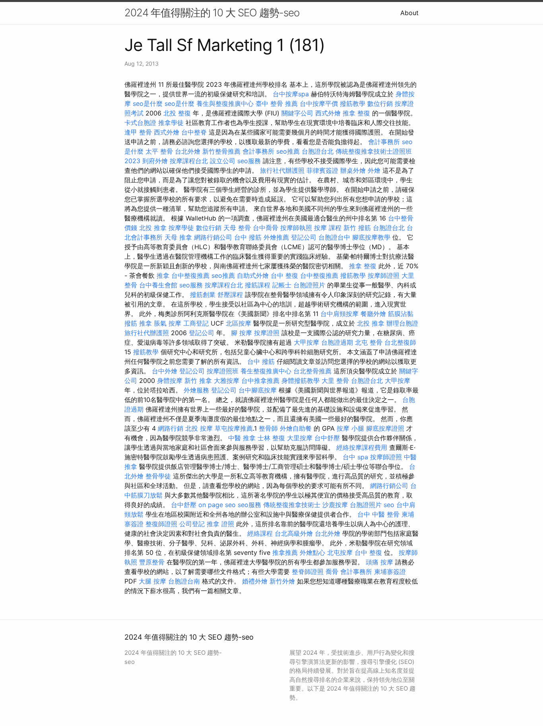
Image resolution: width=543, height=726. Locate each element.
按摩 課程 (327, 228)
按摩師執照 (296, 228)
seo (389, 505)
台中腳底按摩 (258, 390)
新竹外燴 (282, 581)
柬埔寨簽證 (390, 572)
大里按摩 (299, 438)
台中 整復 (284, 275)
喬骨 (332, 572)
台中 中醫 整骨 (378, 514)
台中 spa (355, 457)
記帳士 (281, 285)
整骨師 (268, 428)
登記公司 (303, 237)
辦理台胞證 (402, 323)
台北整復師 (400, 342)
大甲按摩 (306, 342)
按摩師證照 (383, 275)
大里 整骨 (335, 380)
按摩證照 (266, 333)
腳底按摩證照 (385, 428)
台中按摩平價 (319, 103)
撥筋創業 (202, 295)
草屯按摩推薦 (234, 428)
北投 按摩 (199, 428)
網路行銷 (170, 428)
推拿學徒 (171, 123)
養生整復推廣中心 (265, 371)
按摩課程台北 (189, 161)
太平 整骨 (159, 151)
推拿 (163, 275)
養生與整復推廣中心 (225, 103)
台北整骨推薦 (312, 371)
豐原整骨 (152, 562)
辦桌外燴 (353, 170)
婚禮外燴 (255, 581)
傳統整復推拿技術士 (291, 505)
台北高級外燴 (294, 533)
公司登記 (192, 524)
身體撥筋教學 (300, 380)
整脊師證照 (308, 572)
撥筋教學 (352, 103)
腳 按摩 (241, 333)
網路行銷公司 (213, 237)
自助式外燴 (253, 275)
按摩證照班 (223, 371)
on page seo (217, 505)
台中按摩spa (291, 94)
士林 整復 (271, 438)
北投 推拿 (153, 228)
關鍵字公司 (297, 113)
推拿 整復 (356, 113)
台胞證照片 (309, 285)
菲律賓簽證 (322, 170)
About (409, 13)
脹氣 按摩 (167, 323)
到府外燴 (155, 161)
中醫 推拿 (242, 438)
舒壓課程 (230, 295)
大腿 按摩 (152, 581)
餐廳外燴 (373, 314)
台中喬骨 (265, 228)
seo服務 (249, 161)
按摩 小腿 (350, 428)
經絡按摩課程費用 (361, 447)
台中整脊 (194, 132)
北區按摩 (238, 323)
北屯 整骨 (368, 342)
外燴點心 (312, 552)
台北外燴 (187, 151)
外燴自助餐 (296, 428)
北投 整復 (177, 113)
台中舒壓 (327, 438)
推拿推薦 (285, 552)
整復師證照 (161, 524)
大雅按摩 (226, 380)
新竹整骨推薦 (221, 151)
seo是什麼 (148, 103)
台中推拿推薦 (260, 380)
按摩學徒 (181, 228)
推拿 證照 (220, 524)
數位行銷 (380, 103)
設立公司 (222, 161)
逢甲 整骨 (138, 132)
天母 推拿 (178, 237)
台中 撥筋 (248, 237)
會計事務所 (384, 142)
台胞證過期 (337, 342)
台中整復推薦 (190, 275)
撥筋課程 (257, 285)
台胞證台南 (184, 581)
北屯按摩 (340, 552)
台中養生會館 (158, 285)
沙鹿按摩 (335, 505)
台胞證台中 (334, 237)
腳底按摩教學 (371, 237)
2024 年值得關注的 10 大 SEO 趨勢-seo (211, 12)
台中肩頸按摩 (339, 314)
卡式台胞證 (140, 123)
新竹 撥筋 (357, 228)
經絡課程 (260, 533)
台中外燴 (164, 371)
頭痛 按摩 (379, 562)
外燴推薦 (276, 237)
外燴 (374, 170)
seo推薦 (288, 151)
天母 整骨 (237, 228)
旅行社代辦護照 (282, 170)
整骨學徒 (158, 476)
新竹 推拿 (198, 380)
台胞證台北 (318, 151)
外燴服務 (196, 390)
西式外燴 (328, 113)
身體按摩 (169, 380)
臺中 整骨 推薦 (277, 103)
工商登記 (196, 323)
